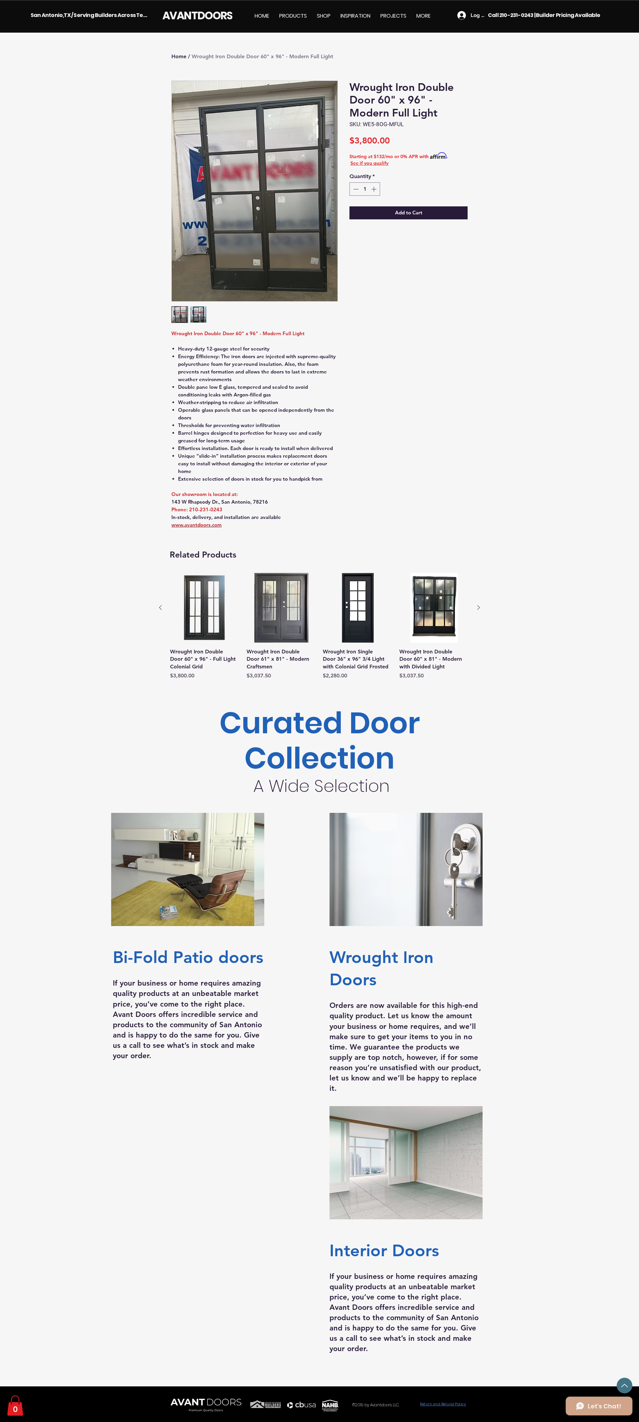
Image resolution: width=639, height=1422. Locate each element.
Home (178, 56)
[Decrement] (355, 189)
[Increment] (374, 189)
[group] (319, 626)
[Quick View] (205, 608)
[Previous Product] (160, 607)
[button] (293, 16)
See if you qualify (369, 163)
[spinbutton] (365, 189)
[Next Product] (479, 607)
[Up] (624, 1385)
